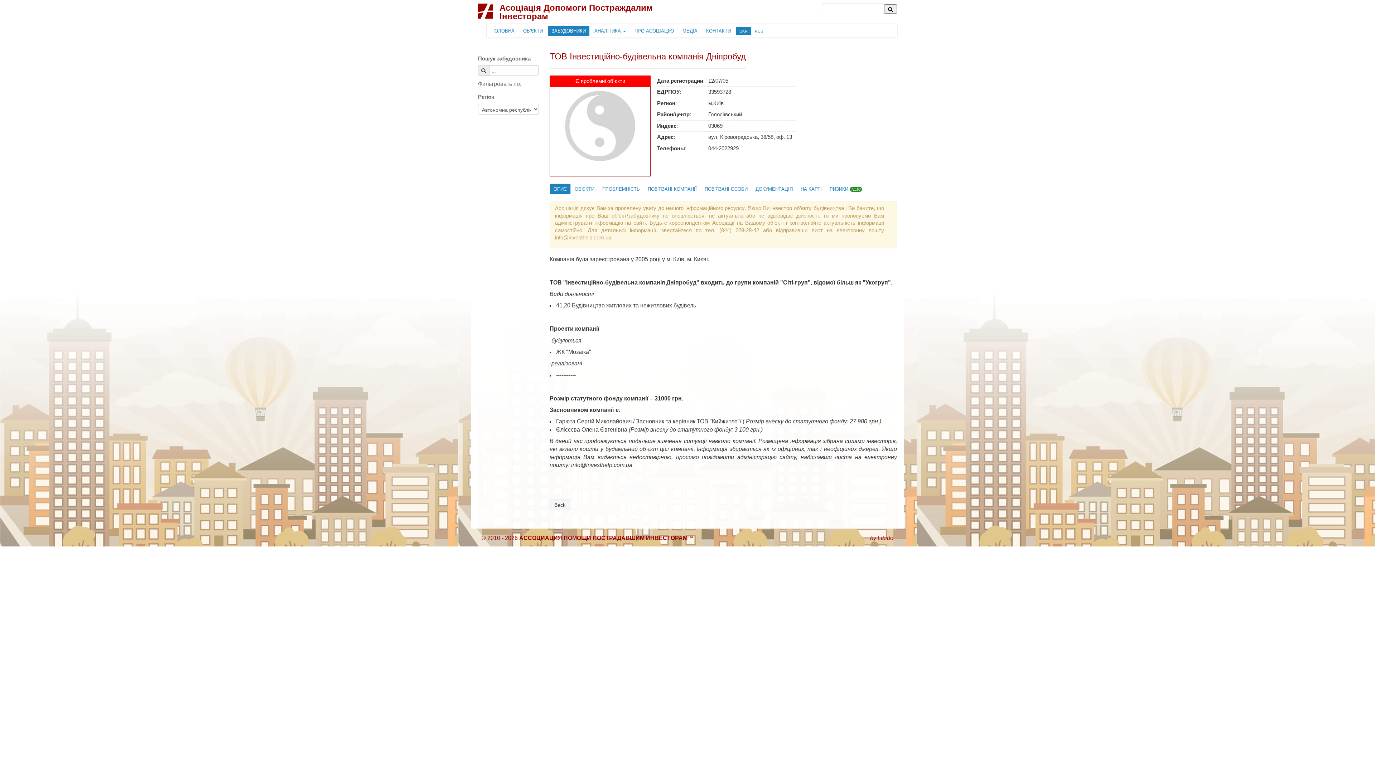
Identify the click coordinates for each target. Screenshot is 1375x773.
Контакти (718, 31)
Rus (759, 31)
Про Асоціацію (654, 31)
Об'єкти (533, 31)
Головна (503, 31)
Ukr (743, 31)
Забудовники (568, 31)
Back (559, 505)
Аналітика (608, 31)
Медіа (690, 31)
